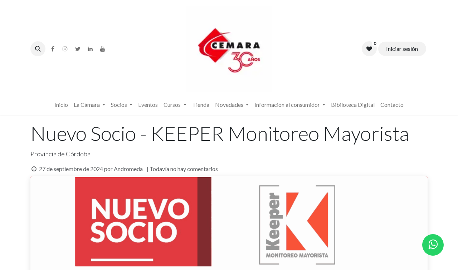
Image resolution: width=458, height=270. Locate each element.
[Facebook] (52, 49)
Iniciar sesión (402, 48)
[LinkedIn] (90, 49)
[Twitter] (77, 49)
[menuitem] (61, 105)
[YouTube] (102, 49)
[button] (37, 48)
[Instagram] (65, 49)
